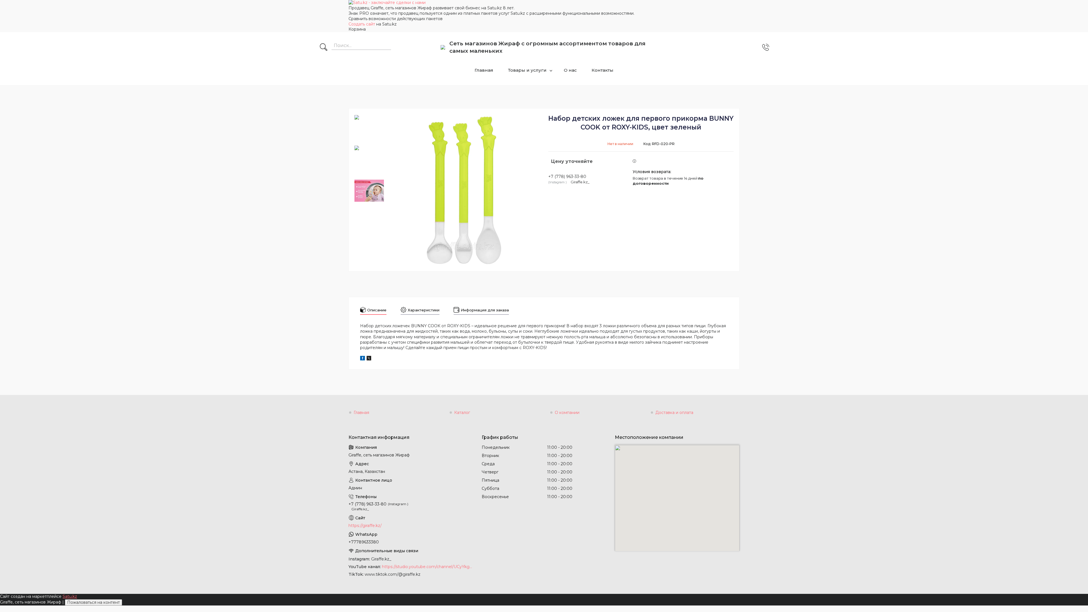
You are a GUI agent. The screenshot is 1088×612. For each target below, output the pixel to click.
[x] (369, 359)
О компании (567, 412)
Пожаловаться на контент (93, 602)
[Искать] (323, 47)
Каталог (462, 412)
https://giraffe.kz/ (365, 525)
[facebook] (362, 359)
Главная (484, 70)
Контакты (602, 70)
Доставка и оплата (674, 412)
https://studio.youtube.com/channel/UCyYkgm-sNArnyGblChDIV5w (427, 566)
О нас (570, 70)
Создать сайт (362, 24)
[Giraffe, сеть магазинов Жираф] (443, 47)
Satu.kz (70, 596)
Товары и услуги (527, 70)
